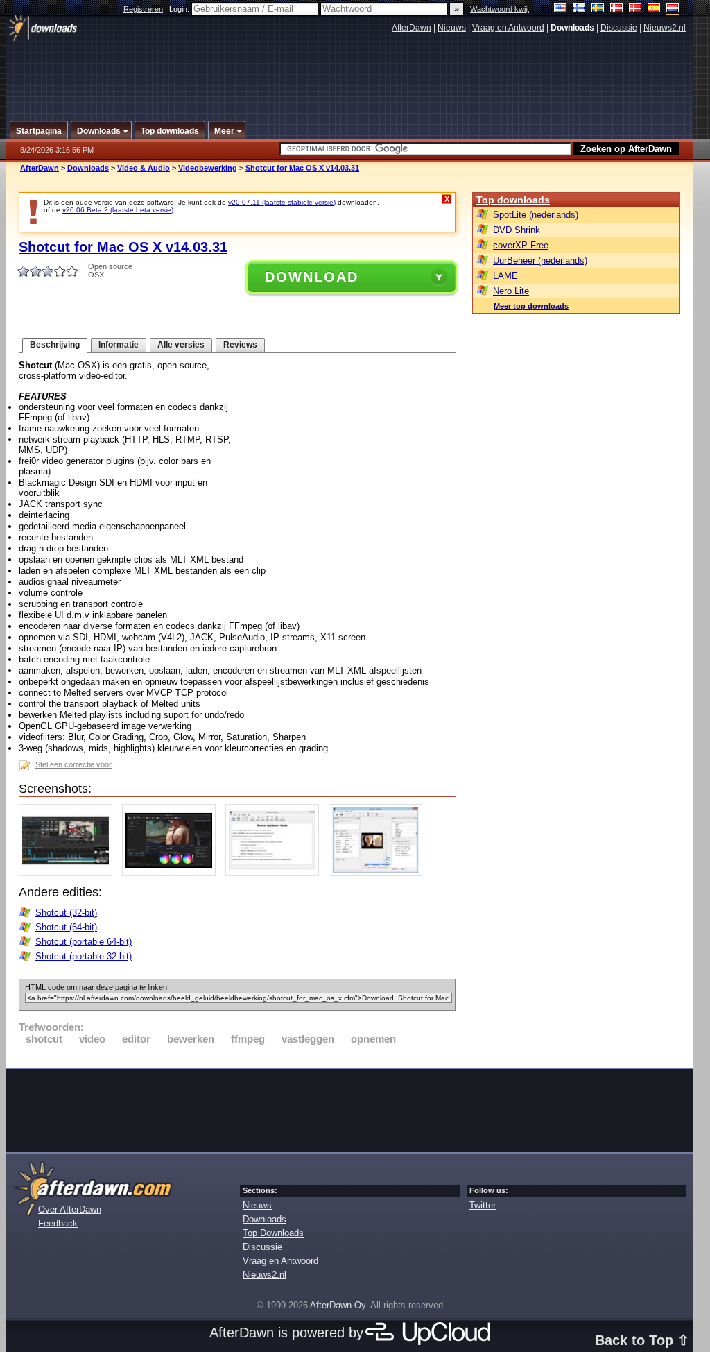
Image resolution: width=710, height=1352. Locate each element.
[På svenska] (598, 9)
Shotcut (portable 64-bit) (83, 941)
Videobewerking (207, 168)
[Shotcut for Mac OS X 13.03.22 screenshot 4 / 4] (379, 873)
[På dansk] (635, 9)
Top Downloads (273, 1233)
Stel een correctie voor (73, 764)
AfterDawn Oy (337, 1305)
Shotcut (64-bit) (66, 927)
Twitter (482, 1205)
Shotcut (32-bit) (66, 912)
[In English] (560, 9)
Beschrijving (55, 345)
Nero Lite (511, 291)
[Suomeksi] (579, 9)
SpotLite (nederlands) (535, 214)
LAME (505, 276)
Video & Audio (143, 168)
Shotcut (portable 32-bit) (83, 956)
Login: (180, 9)
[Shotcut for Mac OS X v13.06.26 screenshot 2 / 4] (172, 873)
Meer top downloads (531, 306)
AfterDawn (411, 28)
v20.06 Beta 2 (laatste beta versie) (117, 210)
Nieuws (452, 28)
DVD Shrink (516, 230)
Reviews (240, 345)
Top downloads (513, 199)
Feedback (58, 1223)
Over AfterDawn (69, 1209)
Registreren (143, 9)
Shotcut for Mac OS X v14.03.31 (302, 168)
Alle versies (181, 345)
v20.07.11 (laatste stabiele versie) (282, 202)
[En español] (654, 9)
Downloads (88, 168)
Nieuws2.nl (664, 28)
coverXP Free (520, 245)
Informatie (118, 345)
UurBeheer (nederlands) (540, 260)
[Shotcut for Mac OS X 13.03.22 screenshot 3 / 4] (275, 873)
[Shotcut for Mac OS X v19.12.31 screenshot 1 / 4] (69, 873)
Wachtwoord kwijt (499, 9)
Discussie (618, 28)
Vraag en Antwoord (508, 28)
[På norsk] (616, 9)
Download (311, 276)
